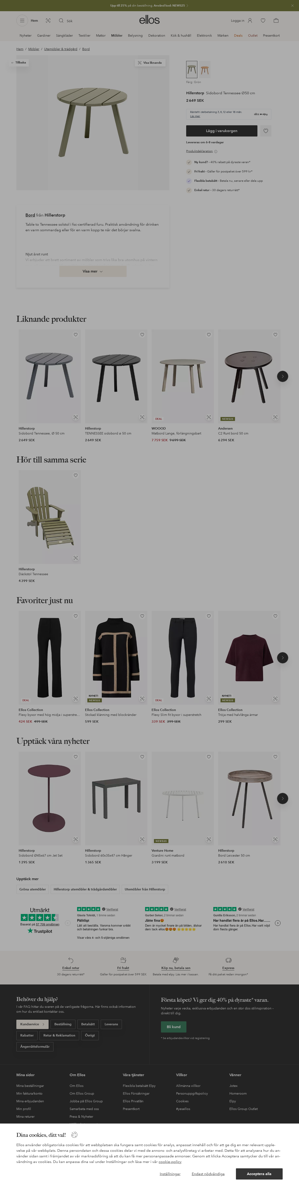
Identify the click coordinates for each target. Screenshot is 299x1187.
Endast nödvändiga (208, 1174)
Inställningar (170, 1174)
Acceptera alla (259, 1174)
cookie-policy (170, 1161)
